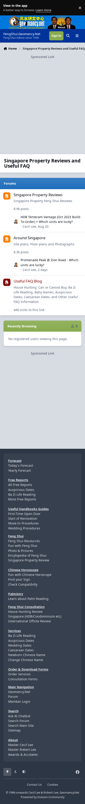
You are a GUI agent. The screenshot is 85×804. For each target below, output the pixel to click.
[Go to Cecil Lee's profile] (16, 222)
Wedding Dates (20, 645)
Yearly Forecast (19, 470)
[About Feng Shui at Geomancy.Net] (66, 18)
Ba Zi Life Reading (22, 494)
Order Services (19, 674)
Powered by (42, 797)
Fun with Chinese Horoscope (29, 574)
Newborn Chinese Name (26, 655)
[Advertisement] (42, 101)
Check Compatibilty (22, 584)
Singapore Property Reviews (38, 194)
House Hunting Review (25, 611)
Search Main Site (21, 725)
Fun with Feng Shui (22, 545)
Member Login (19, 701)
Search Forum (18, 721)
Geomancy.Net (19, 692)
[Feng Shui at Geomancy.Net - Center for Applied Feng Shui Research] (27, 18)
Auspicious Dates (21, 490)
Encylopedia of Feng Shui (27, 555)
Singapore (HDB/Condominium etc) (34, 616)
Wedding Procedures (24, 528)
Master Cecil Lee (20, 745)
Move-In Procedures (23, 523)
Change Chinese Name (25, 660)
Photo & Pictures (20, 550)
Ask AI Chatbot (19, 716)
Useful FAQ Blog (28, 281)
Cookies (52, 785)
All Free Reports (20, 485)
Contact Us (34, 785)
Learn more (8, 8)
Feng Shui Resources (24, 541)
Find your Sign (19, 579)
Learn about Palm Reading (28, 598)
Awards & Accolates (23, 754)
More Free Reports (22, 499)
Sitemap (14, 730)
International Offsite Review (29, 621)
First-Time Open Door (24, 514)
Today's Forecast (20, 465)
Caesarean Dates (21, 650)
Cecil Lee (29, 226)
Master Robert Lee (22, 749)
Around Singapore (29, 237)
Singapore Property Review (28, 560)
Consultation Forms (23, 679)
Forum (13, 696)
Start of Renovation (22, 518)
